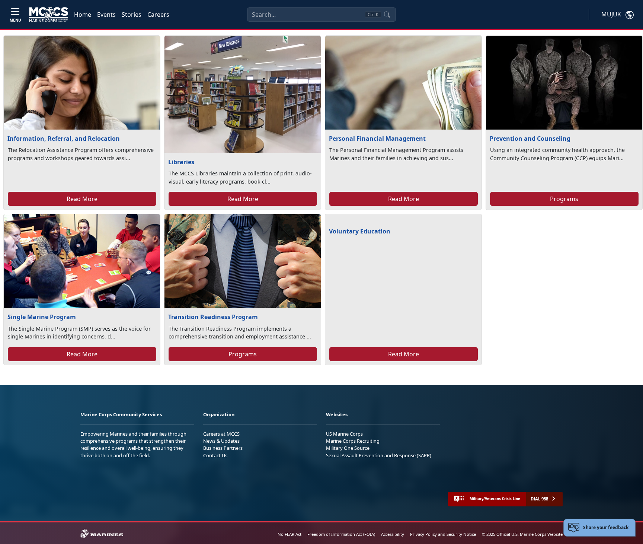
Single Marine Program (41, 317)
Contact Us (215, 455)
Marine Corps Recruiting (353, 441)
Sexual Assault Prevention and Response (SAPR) (378, 455)
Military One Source (348, 448)
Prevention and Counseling (530, 138)
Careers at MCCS (221, 433)
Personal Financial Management (377, 138)
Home (82, 14)
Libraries (181, 162)
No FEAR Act (289, 534)
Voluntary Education (359, 231)
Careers (158, 14)
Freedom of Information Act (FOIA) (341, 534)
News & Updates (221, 441)
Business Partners (223, 448)
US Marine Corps (344, 433)
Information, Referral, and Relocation (63, 138)
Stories (131, 14)
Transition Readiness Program (213, 317)
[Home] (48, 14)
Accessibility (392, 534)
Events (106, 14)
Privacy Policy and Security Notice (443, 534)
